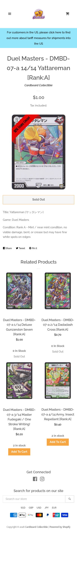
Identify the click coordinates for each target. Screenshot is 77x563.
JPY (47, 507)
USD (39, 507)
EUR (54, 507)
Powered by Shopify (60, 527)
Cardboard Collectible (38, 85)
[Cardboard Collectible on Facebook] (35, 479)
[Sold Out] (19, 356)
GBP (31, 507)
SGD (23, 507)
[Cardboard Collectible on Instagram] (42, 479)
